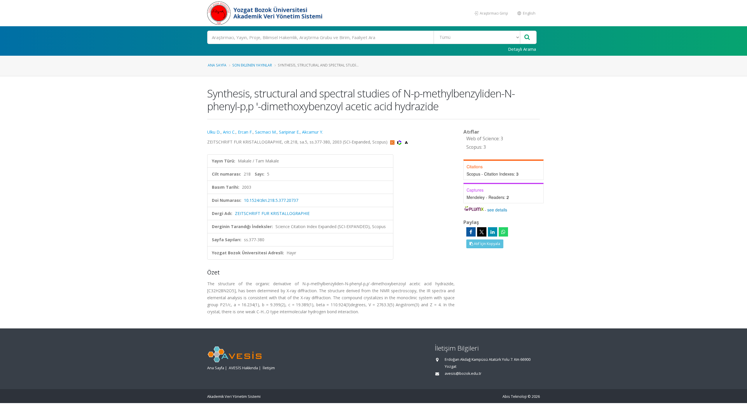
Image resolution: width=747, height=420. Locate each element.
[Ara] (527, 37)
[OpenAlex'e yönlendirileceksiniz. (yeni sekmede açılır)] (406, 142)
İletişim (269, 367)
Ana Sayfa (217, 65)
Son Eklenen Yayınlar (252, 65)
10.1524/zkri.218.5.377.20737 (271, 200)
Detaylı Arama (522, 49)
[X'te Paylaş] (481, 232)
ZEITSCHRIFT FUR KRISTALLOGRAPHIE (272, 213)
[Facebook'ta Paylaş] (471, 232)
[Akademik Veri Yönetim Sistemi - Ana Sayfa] (219, 13)
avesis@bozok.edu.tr (463, 373)
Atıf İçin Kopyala (486, 243)
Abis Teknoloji (514, 396)
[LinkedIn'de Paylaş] (492, 232)
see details (497, 210)
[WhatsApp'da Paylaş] (503, 232)
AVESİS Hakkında (243, 367)
